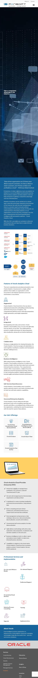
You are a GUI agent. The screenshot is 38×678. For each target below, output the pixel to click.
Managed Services (8, 668)
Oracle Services (7, 655)
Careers (33, 1)
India (20, 676)
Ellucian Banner (23, 658)
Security (5, 661)
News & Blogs (22, 667)
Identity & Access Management (7, 664)
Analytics (5, 670)
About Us (27, 1)
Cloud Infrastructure (8, 658)
